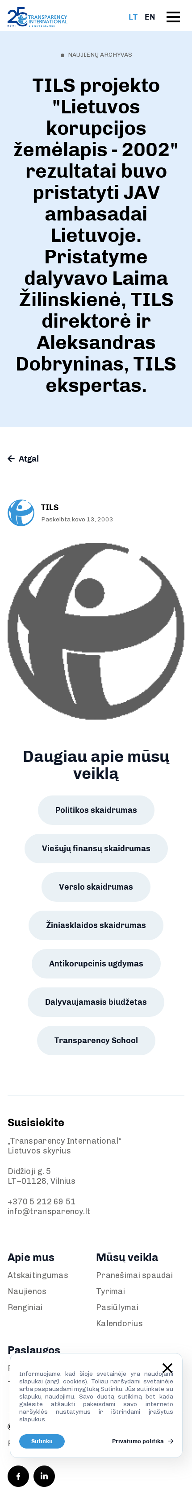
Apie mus (31, 1257)
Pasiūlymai (117, 1307)
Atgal (28, 459)
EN (150, 17)
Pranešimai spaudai (134, 1275)
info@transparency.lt (49, 1211)
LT (133, 17)
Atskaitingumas (38, 1275)
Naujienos (27, 1291)
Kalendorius (119, 1323)
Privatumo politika (138, 1441)
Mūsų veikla (127, 1257)
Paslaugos (34, 1350)
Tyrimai (110, 1291)
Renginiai (25, 1307)
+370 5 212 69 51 (41, 1202)
